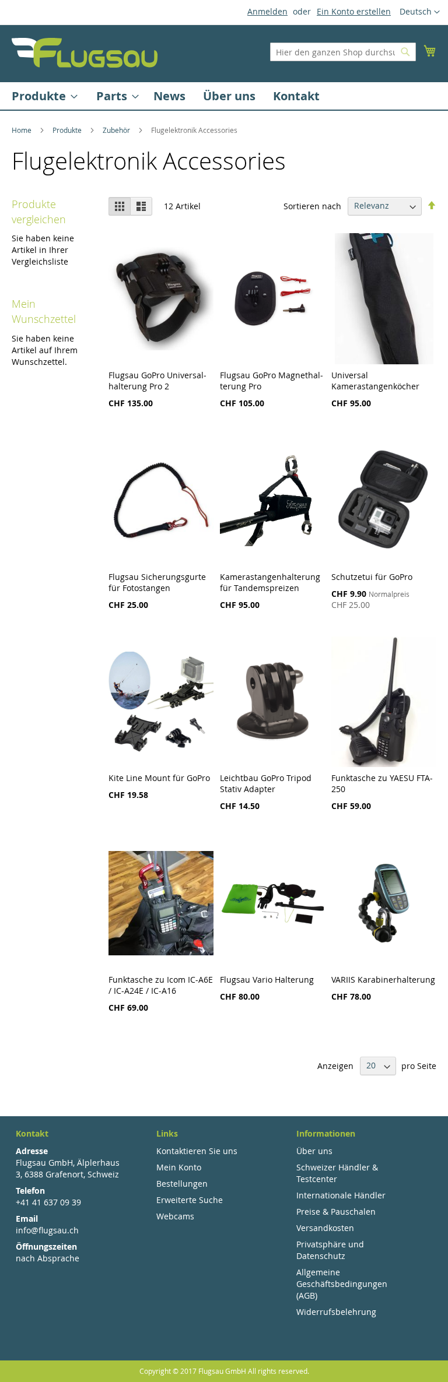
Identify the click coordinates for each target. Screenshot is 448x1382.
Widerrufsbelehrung (336, 1311)
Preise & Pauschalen (336, 1211)
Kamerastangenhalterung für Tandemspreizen (270, 582)
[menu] (224, 96)
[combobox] (343, 52)
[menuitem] (41, 96)
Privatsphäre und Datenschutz (330, 1250)
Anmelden (267, 11)
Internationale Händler (341, 1195)
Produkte (67, 130)
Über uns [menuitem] (229, 96)
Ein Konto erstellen (354, 11)
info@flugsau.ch (47, 1230)
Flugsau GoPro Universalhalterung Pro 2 (157, 381)
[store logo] (85, 53)
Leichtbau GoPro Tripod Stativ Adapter (266, 783)
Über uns (314, 1150)
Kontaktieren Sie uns (196, 1150)
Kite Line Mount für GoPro (159, 777)
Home (22, 130)
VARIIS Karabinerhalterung (383, 979)
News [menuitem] (169, 96)
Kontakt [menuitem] (296, 96)
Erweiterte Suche (189, 1199)
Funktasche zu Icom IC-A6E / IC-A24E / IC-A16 (160, 985)
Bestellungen (182, 1183)
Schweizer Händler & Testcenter (337, 1173)
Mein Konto (178, 1167)
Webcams (175, 1216)
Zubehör (117, 130)
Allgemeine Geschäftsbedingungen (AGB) (341, 1284)
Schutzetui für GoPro (371, 576)
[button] (420, 12)
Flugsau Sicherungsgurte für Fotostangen (157, 582)
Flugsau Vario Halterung (267, 979)
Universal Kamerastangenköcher (375, 381)
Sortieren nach (312, 205)
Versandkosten (325, 1227)
